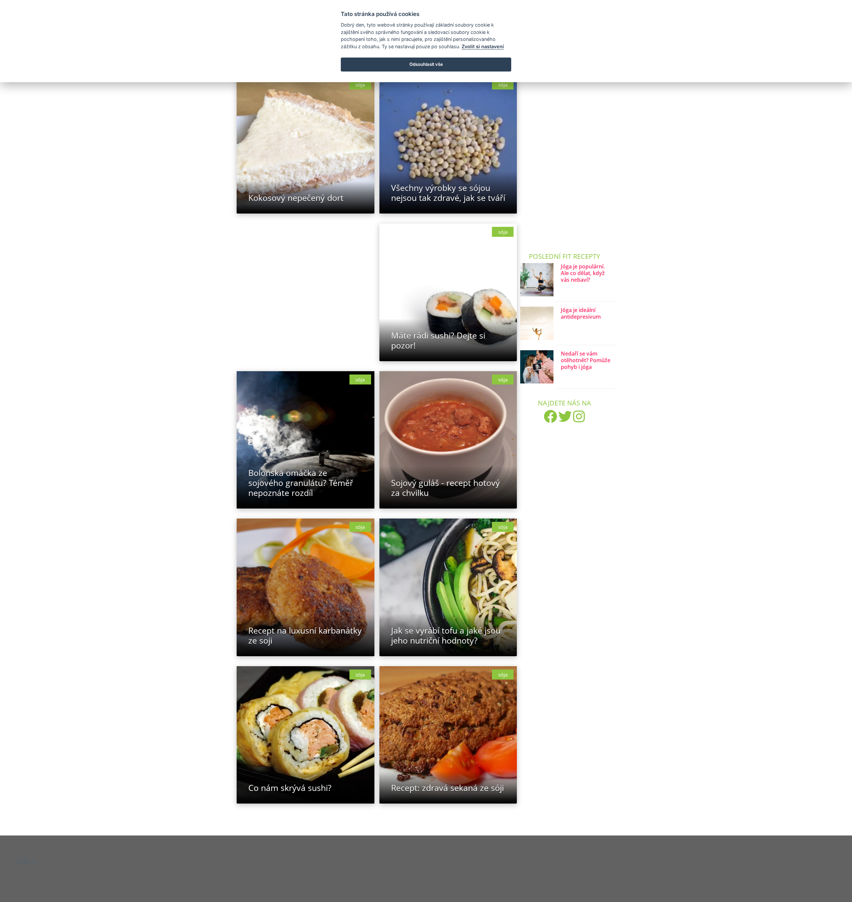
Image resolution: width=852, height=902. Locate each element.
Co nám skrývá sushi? (289, 787)
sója (360, 84)
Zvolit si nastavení (483, 46)
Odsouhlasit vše (426, 64)
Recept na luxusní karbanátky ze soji (305, 635)
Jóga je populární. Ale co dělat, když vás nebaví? (583, 273)
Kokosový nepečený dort (295, 197)
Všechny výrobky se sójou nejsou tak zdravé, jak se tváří (448, 192)
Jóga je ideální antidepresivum (581, 313)
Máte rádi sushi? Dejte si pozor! (438, 340)
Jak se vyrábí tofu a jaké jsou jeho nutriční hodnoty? (446, 635)
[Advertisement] (305, 281)
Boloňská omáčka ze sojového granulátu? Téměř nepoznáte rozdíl (300, 482)
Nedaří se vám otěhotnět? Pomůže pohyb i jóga (585, 360)
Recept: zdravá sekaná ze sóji (447, 787)
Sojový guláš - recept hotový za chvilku (445, 487)
